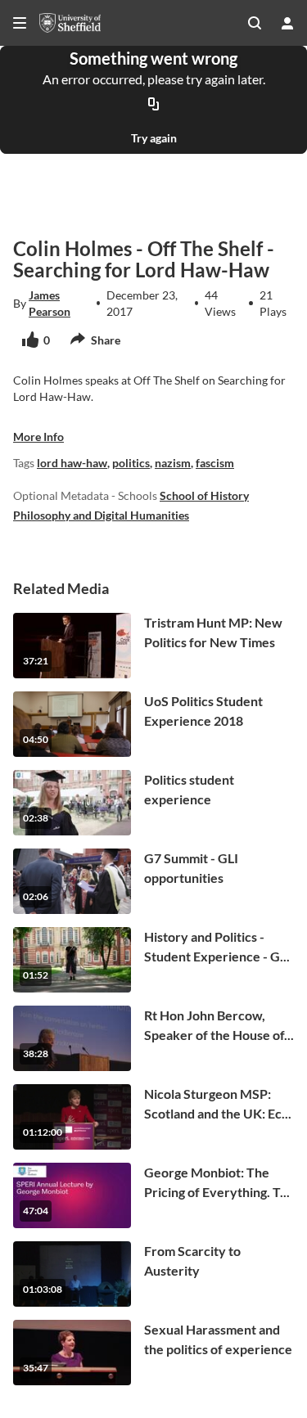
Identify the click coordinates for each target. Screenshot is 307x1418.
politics (131, 463)
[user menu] (287, 23)
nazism (173, 463)
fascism (215, 463)
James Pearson (49, 303)
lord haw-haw (72, 463)
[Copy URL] (154, 105)
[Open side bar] (20, 23)
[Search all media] (255, 23)
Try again (154, 138)
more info (38, 436)
